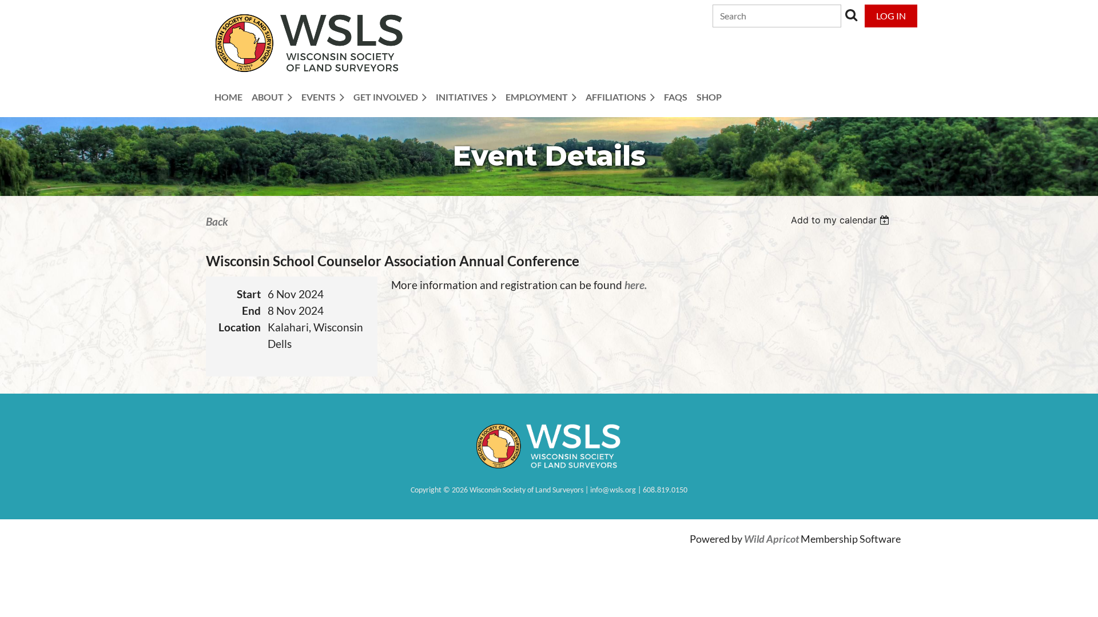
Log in (891, 15)
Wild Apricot (771, 539)
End (251, 310)
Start (249, 294)
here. (635, 284)
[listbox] (841, 220)
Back (217, 221)
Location (239, 327)
